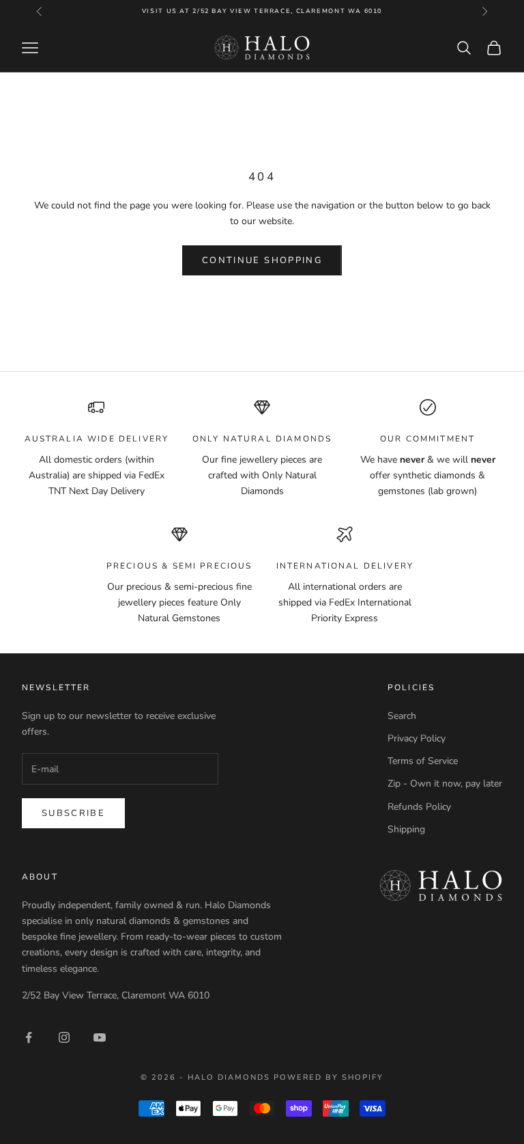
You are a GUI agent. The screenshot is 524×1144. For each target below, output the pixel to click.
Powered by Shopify (328, 1077)
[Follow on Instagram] (64, 1037)
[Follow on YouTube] (99, 1037)
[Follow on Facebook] (28, 1037)
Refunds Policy (419, 806)
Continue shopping (262, 260)
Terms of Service (423, 760)
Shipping (406, 829)
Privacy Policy (417, 738)
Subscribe (73, 813)
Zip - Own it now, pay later (445, 783)
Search (402, 715)
